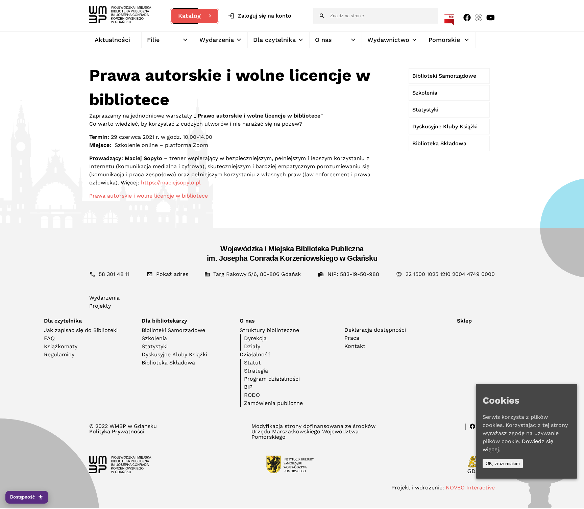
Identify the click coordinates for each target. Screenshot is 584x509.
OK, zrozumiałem (503, 463)
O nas (323, 39)
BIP (248, 387)
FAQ (49, 338)
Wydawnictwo (388, 39)
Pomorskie (444, 39)
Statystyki (425, 109)
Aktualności (112, 39)
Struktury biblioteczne (269, 330)
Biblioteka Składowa (439, 143)
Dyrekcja (255, 338)
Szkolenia (424, 93)
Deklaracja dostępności (375, 330)
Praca (351, 338)
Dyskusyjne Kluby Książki (445, 126)
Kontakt (354, 346)
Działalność (255, 354)
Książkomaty (60, 346)
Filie (153, 39)
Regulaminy (59, 354)
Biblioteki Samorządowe (444, 76)
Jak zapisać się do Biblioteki (81, 330)
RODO (252, 395)
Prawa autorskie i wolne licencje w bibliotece (148, 196)
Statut (252, 362)
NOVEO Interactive (470, 487)
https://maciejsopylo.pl (171, 182)
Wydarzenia (216, 39)
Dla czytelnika (274, 39)
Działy (252, 346)
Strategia (256, 370)
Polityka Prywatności (116, 431)
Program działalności (272, 379)
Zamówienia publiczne (273, 403)
